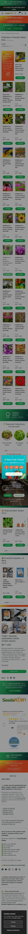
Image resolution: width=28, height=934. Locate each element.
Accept (13, 922)
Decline (13, 926)
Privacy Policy (16, 918)
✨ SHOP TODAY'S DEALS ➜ (14, 474)
